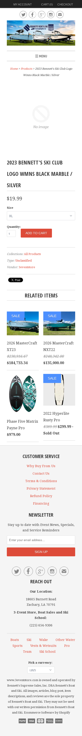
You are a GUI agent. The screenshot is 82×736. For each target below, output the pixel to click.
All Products (32, 254)
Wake (43, 640)
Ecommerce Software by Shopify (47, 712)
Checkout (65, 4)
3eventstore (27, 267)
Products (26, 68)
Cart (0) (47, 4)
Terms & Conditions (41, 481)
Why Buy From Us (41, 466)
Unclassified (23, 260)
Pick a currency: (41, 662)
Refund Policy (41, 496)
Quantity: (14, 226)
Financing (41, 503)
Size (10, 207)
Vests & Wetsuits (43, 646)
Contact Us (41, 473)
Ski (29, 640)
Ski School (47, 651)
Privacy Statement (41, 488)
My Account (22, 4)
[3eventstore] (41, 33)
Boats (14, 640)
